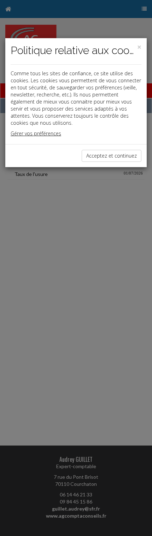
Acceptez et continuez (111, 155)
